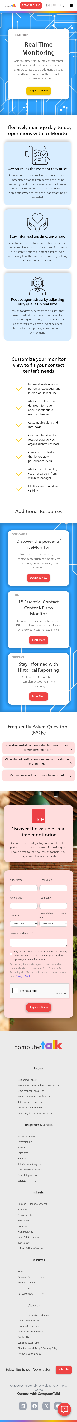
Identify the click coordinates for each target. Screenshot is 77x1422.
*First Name (16, 880)
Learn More (38, 640)
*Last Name (45, 880)
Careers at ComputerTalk (30, 1332)
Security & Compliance (29, 1326)
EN (48, 5)
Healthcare (23, 1221)
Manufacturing (25, 1232)
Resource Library (26, 1283)
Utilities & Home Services (30, 1248)
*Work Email (16, 898)
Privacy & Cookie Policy (27, 976)
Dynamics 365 (25, 1142)
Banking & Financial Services (32, 1204)
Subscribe (64, 1370)
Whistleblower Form (28, 1343)
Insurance (23, 1226)
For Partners (24, 1288)
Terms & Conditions (38, 1315)
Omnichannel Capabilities (31, 1091)
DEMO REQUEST (31, 5)
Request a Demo (38, 91)
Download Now (38, 578)
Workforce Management (30, 1170)
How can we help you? (22, 933)
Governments (25, 1215)
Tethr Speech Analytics (29, 1164)
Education (23, 1210)
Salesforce (23, 1153)
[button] (71, 5)
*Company (45, 898)
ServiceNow (24, 1159)
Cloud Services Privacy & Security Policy (38, 1348)
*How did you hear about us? (52, 916)
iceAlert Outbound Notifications (34, 1097)
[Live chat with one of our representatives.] (64, 1409)
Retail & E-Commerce (28, 1237)
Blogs (20, 1272)
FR (54, 5)
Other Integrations (27, 1175)
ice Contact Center (27, 1080)
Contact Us (23, 1337)
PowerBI (22, 1148)
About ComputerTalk (28, 1321)
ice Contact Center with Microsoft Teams (38, 1086)
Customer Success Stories (31, 1277)
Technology (24, 1243)
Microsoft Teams (26, 1137)
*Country (14, 916)
